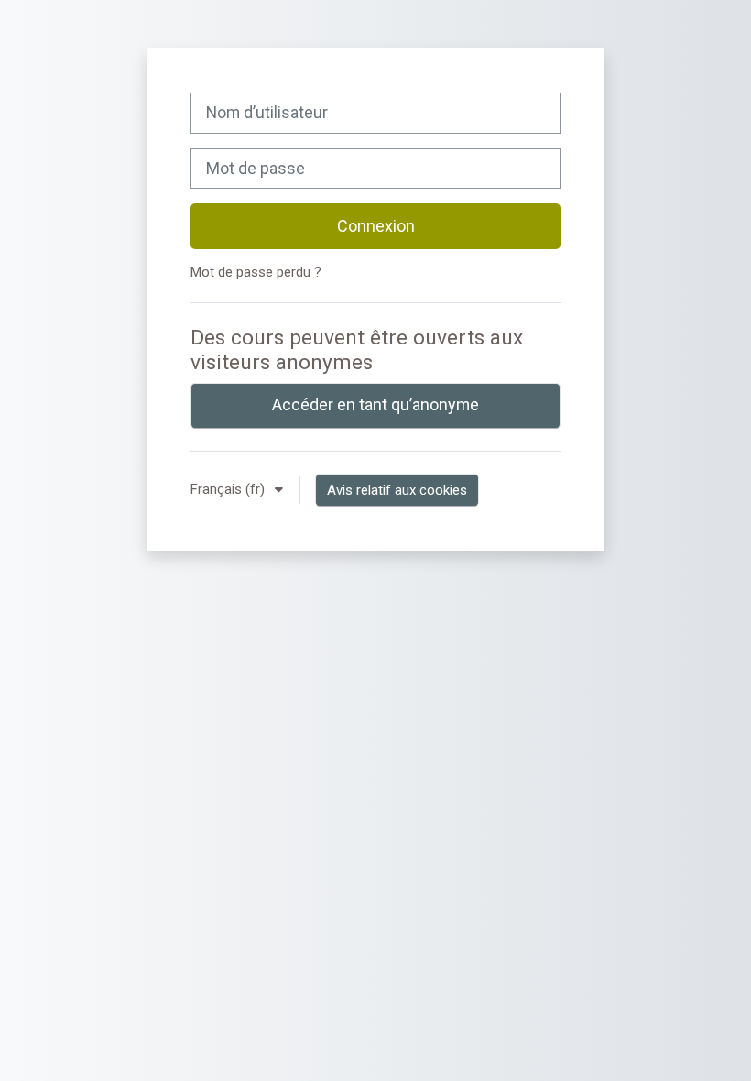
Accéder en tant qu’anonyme (375, 404)
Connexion (376, 225)
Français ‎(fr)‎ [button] (229, 489)
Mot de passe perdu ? (255, 272)
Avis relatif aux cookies (397, 490)
